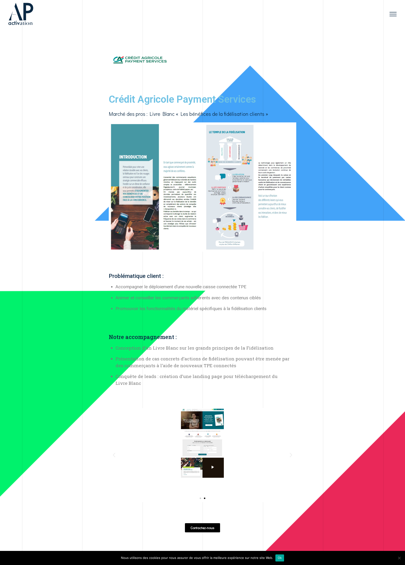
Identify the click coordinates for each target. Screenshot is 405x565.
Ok (280, 558)
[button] (200, 498)
